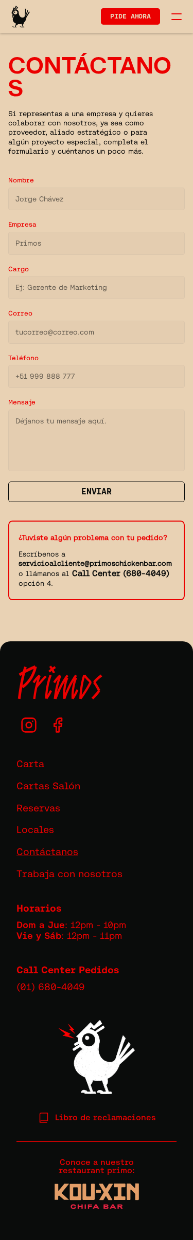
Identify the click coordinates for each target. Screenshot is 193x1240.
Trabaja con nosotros (69, 873)
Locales (35, 829)
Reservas (38, 807)
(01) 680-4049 (50, 986)
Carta (30, 763)
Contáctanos (47, 851)
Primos (59, 683)
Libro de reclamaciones (105, 1117)
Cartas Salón (48, 785)
